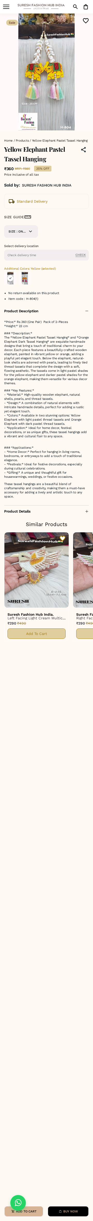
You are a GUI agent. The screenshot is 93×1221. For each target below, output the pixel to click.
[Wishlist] (86, 20)
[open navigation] (6, 7)
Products (22, 140)
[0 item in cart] (86, 7)
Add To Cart (36, 634)
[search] (75, 7)
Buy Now (70, 1211)
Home (8, 140)
